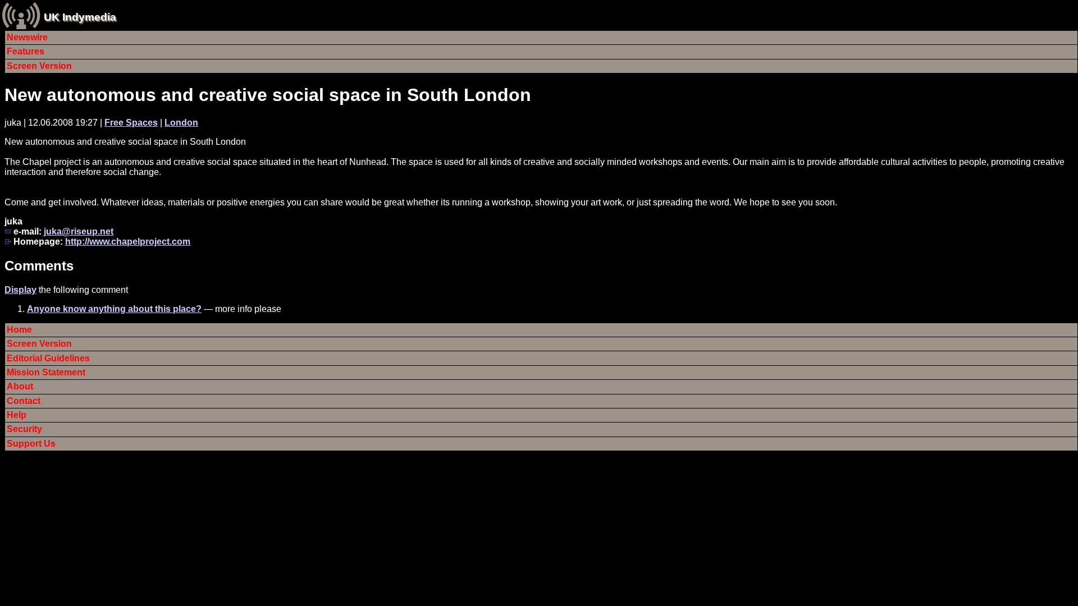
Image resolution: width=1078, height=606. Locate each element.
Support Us (31, 443)
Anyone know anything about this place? (114, 309)
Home (19, 329)
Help (16, 415)
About (20, 386)
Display (20, 290)
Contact (23, 401)
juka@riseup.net (78, 231)
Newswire (27, 37)
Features (25, 51)
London (181, 122)
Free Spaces (131, 122)
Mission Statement (46, 372)
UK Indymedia (80, 17)
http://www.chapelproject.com (127, 241)
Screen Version (39, 66)
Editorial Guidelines (48, 358)
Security (24, 429)
